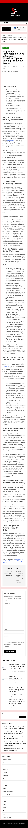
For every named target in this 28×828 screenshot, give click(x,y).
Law (4, 798)
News (4, 804)
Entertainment (6, 779)
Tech (4, 811)
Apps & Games (7, 759)
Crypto (5, 772)
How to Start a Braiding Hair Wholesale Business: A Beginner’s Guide (17, 701)
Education (5, 775)
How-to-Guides (7, 795)
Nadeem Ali (13, 682)
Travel (4, 814)
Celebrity (5, 769)
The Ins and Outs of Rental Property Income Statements (16, 689)
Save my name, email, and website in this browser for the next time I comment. (14, 644)
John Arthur (7, 66)
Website (6, 636)
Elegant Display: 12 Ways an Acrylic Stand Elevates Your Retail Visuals (17, 666)
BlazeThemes (19, 825)
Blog (4, 762)
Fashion (5, 782)
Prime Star (13, 671)
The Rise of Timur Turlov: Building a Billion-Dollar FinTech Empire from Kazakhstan (20, 28)
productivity (5, 366)
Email (6, 629)
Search (4, 714)
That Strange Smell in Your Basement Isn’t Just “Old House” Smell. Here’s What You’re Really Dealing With (15, 743)
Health (4, 788)
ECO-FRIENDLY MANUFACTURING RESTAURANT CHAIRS (16, 678)
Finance (5, 785)
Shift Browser (10, 140)
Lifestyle (5, 801)
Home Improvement (8, 791)
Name (6, 623)
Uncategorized (7, 817)
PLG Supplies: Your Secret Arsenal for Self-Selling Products (12, 561)
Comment (7, 603)
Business (5, 47)
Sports (5, 807)
